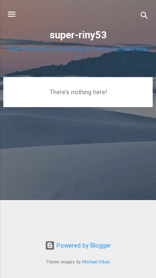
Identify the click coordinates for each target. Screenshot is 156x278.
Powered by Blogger (83, 245)
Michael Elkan (96, 262)
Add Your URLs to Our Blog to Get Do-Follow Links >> (78, 52)
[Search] (144, 17)
